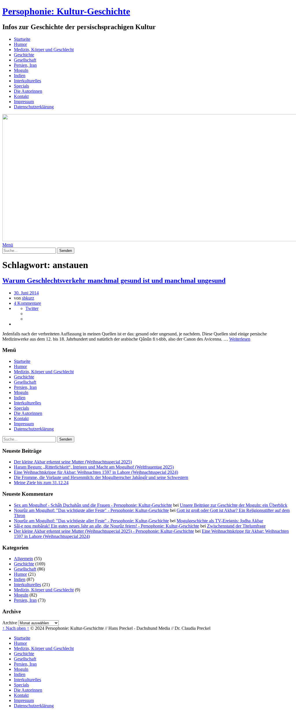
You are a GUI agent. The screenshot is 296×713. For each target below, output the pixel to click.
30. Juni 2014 (26, 292)
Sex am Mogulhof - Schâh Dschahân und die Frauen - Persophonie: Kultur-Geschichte (93, 505)
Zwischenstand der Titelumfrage (236, 525)
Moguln (21, 70)
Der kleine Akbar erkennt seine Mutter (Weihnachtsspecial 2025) (73, 461)
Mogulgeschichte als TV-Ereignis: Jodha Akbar (220, 520)
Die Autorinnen (28, 91)
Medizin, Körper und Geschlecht (44, 49)
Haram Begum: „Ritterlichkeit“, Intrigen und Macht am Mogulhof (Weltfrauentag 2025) (94, 467)
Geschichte (24, 54)
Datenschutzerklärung (34, 106)
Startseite (22, 39)
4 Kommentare (27, 303)
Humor (20, 44)
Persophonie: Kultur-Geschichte (66, 11)
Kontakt (21, 96)
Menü (7, 244)
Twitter (31, 308)
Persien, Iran (25, 65)
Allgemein (23, 558)
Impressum (24, 101)
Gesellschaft (25, 59)
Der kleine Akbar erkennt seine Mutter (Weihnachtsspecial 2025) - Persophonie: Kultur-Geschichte (104, 531)
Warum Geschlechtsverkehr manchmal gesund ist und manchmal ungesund (113, 280)
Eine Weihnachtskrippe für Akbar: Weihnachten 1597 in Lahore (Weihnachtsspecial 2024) (96, 472)
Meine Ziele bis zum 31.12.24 (41, 482)
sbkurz (28, 298)
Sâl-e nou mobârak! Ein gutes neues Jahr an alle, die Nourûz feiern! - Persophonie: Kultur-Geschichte (106, 525)
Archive (9, 622)
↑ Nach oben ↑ (15, 628)
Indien (19, 75)
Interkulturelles (27, 80)
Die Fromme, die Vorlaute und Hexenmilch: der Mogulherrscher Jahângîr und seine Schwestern (101, 477)
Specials (21, 85)
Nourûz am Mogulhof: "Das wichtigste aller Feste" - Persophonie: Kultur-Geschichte (91, 510)
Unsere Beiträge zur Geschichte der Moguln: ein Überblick (233, 505)
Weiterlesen (239, 339)
